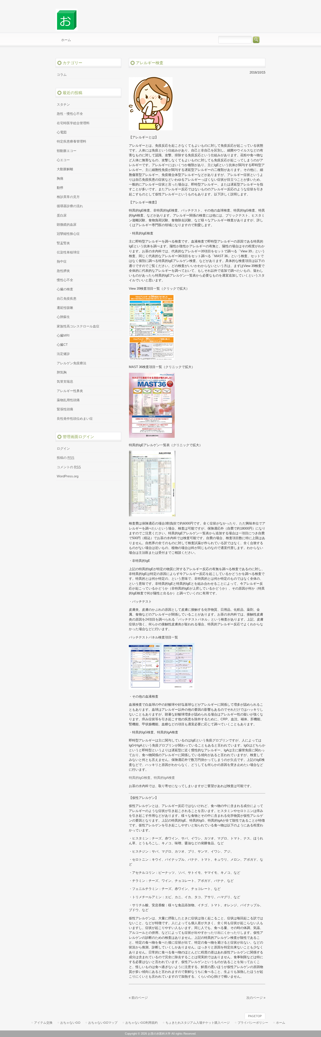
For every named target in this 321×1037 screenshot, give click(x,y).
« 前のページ (138, 997)
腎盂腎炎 (63, 243)
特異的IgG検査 (139, 777)
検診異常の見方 (68, 197)
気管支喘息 (65, 381)
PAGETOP (255, 1016)
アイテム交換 (43, 1022)
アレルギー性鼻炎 (70, 391)
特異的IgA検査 (164, 777)
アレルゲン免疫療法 (71, 363)
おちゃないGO (70, 1022)
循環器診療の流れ (70, 206)
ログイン (63, 448)
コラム (62, 74)
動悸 (60, 187)
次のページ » (255, 997)
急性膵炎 (63, 271)
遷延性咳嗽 (65, 308)
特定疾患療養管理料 (71, 141)
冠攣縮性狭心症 (68, 234)
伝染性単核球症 (68, 252)
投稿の (65, 457)
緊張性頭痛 (65, 409)
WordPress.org (67, 476)
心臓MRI (63, 335)
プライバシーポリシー (253, 1022)
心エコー (63, 160)
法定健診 (63, 354)
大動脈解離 (65, 169)
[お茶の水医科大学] (67, 29)
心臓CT (62, 344)
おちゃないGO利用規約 (141, 1022)
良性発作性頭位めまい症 (75, 418)
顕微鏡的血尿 (66, 224)
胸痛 (60, 178)
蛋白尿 (62, 215)
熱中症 (62, 261)
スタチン (63, 104)
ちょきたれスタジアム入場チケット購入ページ (198, 1022)
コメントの (69, 467)
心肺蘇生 (63, 317)
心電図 (62, 132)
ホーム (280, 1022)
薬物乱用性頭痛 (68, 400)
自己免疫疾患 (66, 298)
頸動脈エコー (66, 151)
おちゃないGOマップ (102, 1022)
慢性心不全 (65, 280)
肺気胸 (62, 372)
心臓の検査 (65, 289)
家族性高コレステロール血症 (78, 326)
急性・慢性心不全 (70, 113)
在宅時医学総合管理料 (73, 123)
